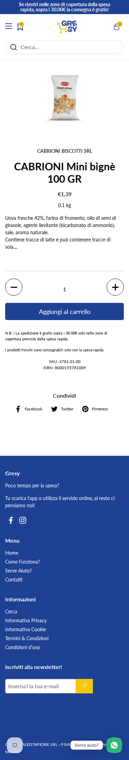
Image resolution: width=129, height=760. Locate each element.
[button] (117, 27)
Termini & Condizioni (27, 638)
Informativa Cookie (25, 629)
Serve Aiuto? (18, 571)
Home (11, 553)
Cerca (11, 611)
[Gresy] (67, 27)
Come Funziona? (22, 562)
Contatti (13, 579)
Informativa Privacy (25, 620)
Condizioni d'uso (22, 647)
